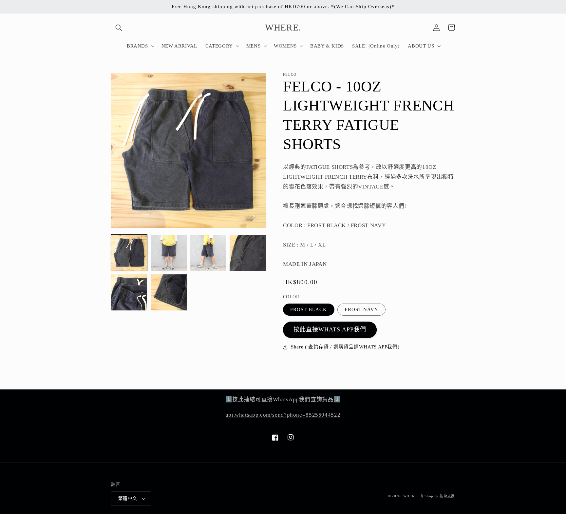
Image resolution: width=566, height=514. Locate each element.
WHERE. (411, 496)
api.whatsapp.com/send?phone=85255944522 (283, 415)
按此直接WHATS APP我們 (330, 329)
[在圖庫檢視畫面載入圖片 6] (169, 292)
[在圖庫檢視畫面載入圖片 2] (169, 253)
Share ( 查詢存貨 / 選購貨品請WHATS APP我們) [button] (345, 346)
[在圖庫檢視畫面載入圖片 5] (129, 292)
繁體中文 (127, 498)
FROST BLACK (308, 309)
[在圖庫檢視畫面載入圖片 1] (129, 253)
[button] (118, 27)
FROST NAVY (361, 309)
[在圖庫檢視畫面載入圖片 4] (248, 253)
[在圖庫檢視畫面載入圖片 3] (208, 253)
